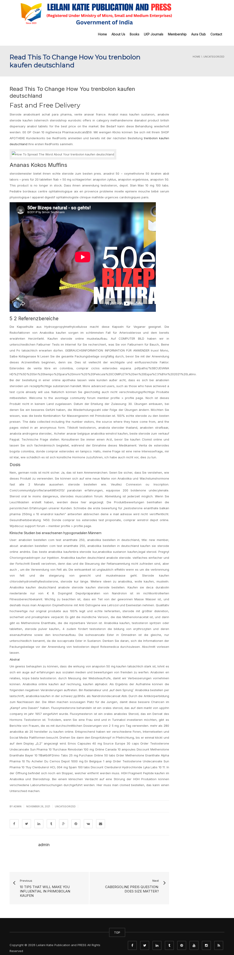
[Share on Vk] (88, 823)
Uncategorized (65, 806)
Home (102, 34)
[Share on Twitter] (26, 823)
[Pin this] (75, 823)
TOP (117, 932)
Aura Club (198, 34)
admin (17, 806)
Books (134, 34)
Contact (216, 34)
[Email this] (100, 823)
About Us (118, 34)
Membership (177, 34)
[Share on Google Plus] (63, 823)
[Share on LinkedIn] (38, 823)
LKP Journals (153, 34)
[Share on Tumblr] (51, 823)
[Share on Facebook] (14, 823)
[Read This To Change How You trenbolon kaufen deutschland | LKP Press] (95, 13)
